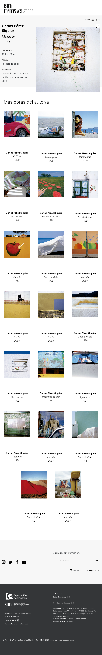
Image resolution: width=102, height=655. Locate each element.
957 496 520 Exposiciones (63, 621)
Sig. (96, 19)
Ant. (88, 19)
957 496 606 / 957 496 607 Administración (69, 619)
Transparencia (10, 620)
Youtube (24, 562)
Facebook (17, 562)
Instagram (4, 562)
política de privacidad (91, 570)
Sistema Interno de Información (17, 624)
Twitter (10, 562)
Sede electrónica (59, 597)
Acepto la (86, 570)
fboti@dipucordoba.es (61, 603)
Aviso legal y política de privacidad (18, 613)
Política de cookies (12, 617)
